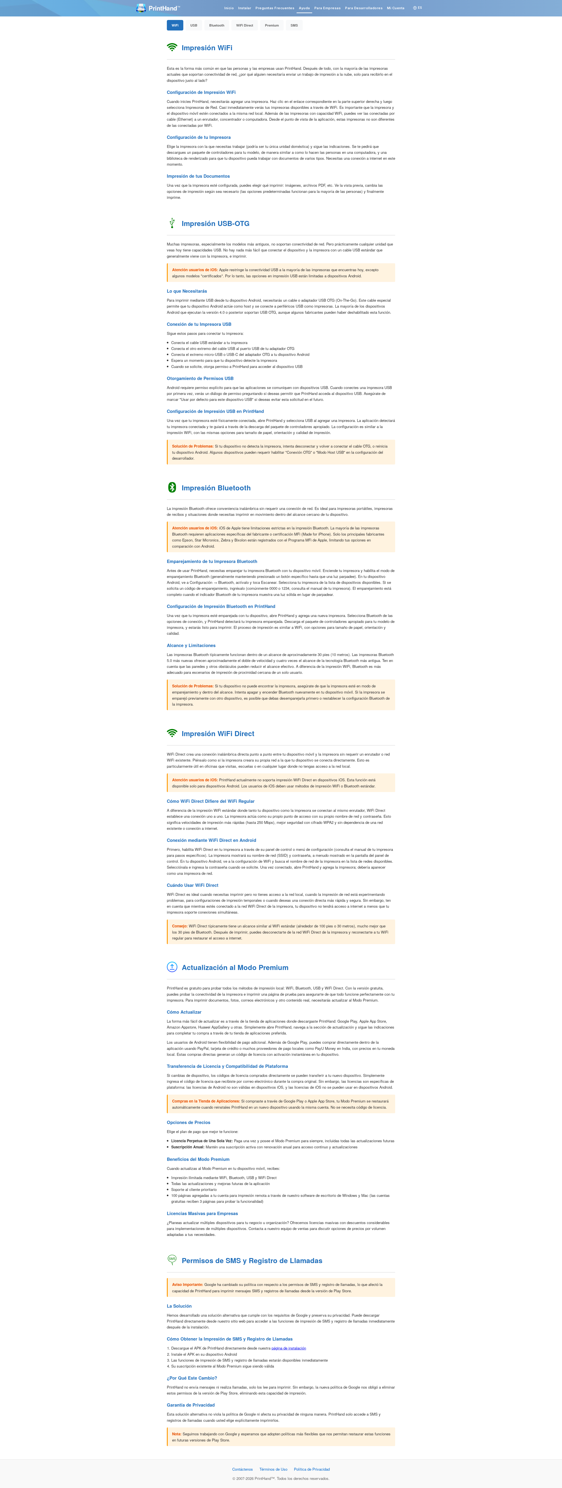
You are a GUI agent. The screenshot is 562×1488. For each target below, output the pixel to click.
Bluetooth (216, 25)
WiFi (175, 25)
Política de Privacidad (312, 1469)
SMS (294, 25)
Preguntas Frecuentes (275, 8)
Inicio (229, 8)
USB (193, 25)
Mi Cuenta (396, 8)
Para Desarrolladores (364, 8)
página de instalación (289, 1348)
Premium (272, 25)
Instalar (244, 8)
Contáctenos (242, 1469)
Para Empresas (327, 8)
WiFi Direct (244, 25)
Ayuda (304, 8)
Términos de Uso (273, 1469)
